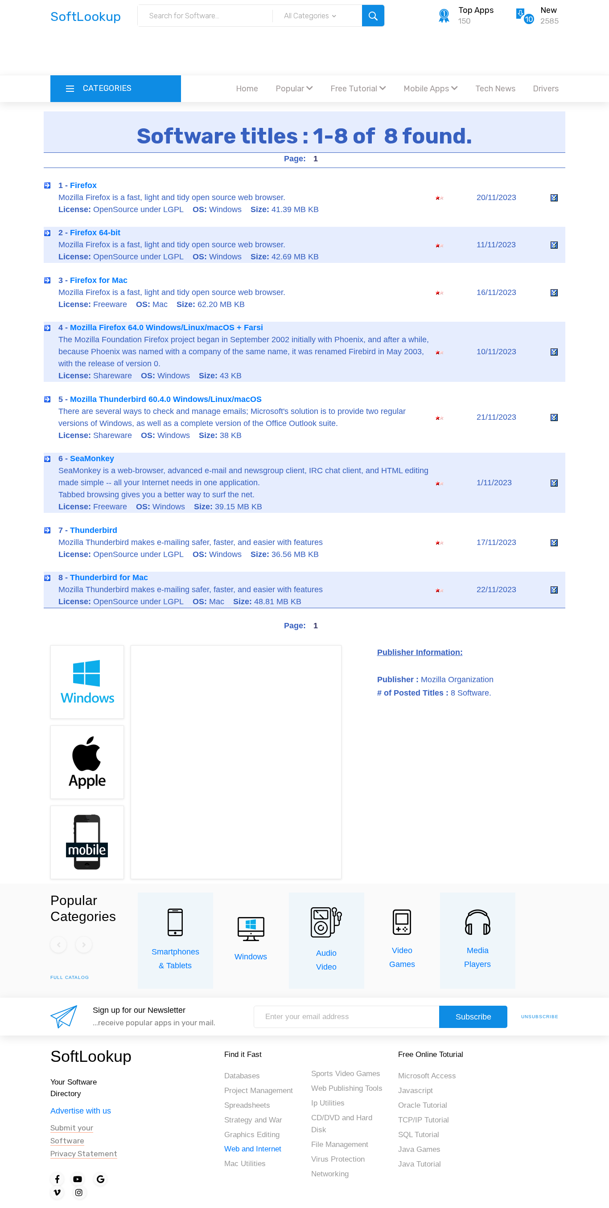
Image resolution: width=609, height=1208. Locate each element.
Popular (290, 89)
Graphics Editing (252, 1134)
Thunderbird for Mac (109, 577)
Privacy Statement (83, 1153)
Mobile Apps (426, 89)
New (548, 10)
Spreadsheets (247, 1105)
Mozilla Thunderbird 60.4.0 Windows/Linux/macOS (166, 399)
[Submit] (373, 15)
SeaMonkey (92, 458)
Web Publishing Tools (347, 1088)
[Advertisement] (304, 51)
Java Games (419, 1149)
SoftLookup (91, 1056)
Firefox (83, 185)
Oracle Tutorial (422, 1105)
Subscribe (473, 1016)
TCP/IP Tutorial (423, 1120)
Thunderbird (93, 530)
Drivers (546, 89)
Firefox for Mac (99, 280)
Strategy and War (253, 1120)
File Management (339, 1144)
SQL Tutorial (418, 1134)
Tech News (495, 89)
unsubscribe (540, 1016)
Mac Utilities (245, 1163)
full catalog (69, 977)
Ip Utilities (328, 1103)
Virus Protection (338, 1159)
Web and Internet (252, 1149)
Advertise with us (80, 1110)
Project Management (258, 1090)
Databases (242, 1076)
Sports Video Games (345, 1073)
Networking (330, 1174)
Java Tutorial (419, 1164)
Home (247, 89)
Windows (251, 956)
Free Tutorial (353, 89)
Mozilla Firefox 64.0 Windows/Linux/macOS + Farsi (166, 327)
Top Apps (476, 10)
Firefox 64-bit (95, 232)
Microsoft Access (427, 1076)
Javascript (415, 1090)
